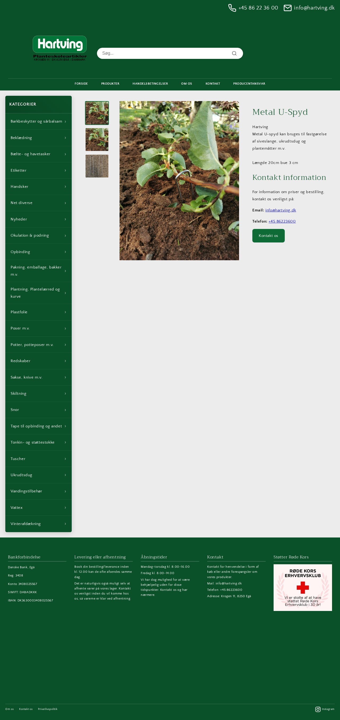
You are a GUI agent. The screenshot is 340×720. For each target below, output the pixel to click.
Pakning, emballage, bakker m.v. (38, 271)
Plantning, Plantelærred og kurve (38, 293)
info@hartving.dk (314, 8)
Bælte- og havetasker (38, 154)
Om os (9, 709)
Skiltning (38, 393)
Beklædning (38, 137)
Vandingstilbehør (38, 491)
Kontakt (213, 83)
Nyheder (38, 219)
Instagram (328, 709)
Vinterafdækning (38, 523)
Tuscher (38, 458)
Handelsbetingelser (150, 83)
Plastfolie (38, 312)
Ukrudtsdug (38, 475)
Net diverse (38, 203)
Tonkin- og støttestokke (38, 442)
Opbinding (38, 251)
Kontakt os (268, 235)
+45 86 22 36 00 (258, 8)
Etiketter (38, 170)
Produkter (110, 83)
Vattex (38, 507)
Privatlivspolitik (47, 709)
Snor (38, 410)
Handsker (38, 186)
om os (186, 83)
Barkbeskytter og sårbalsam (38, 121)
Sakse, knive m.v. (38, 377)
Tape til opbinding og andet (38, 426)
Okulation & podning (38, 235)
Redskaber (38, 360)
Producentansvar (249, 83)
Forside (81, 83)
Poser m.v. (38, 328)
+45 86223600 (282, 221)
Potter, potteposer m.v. (38, 344)
